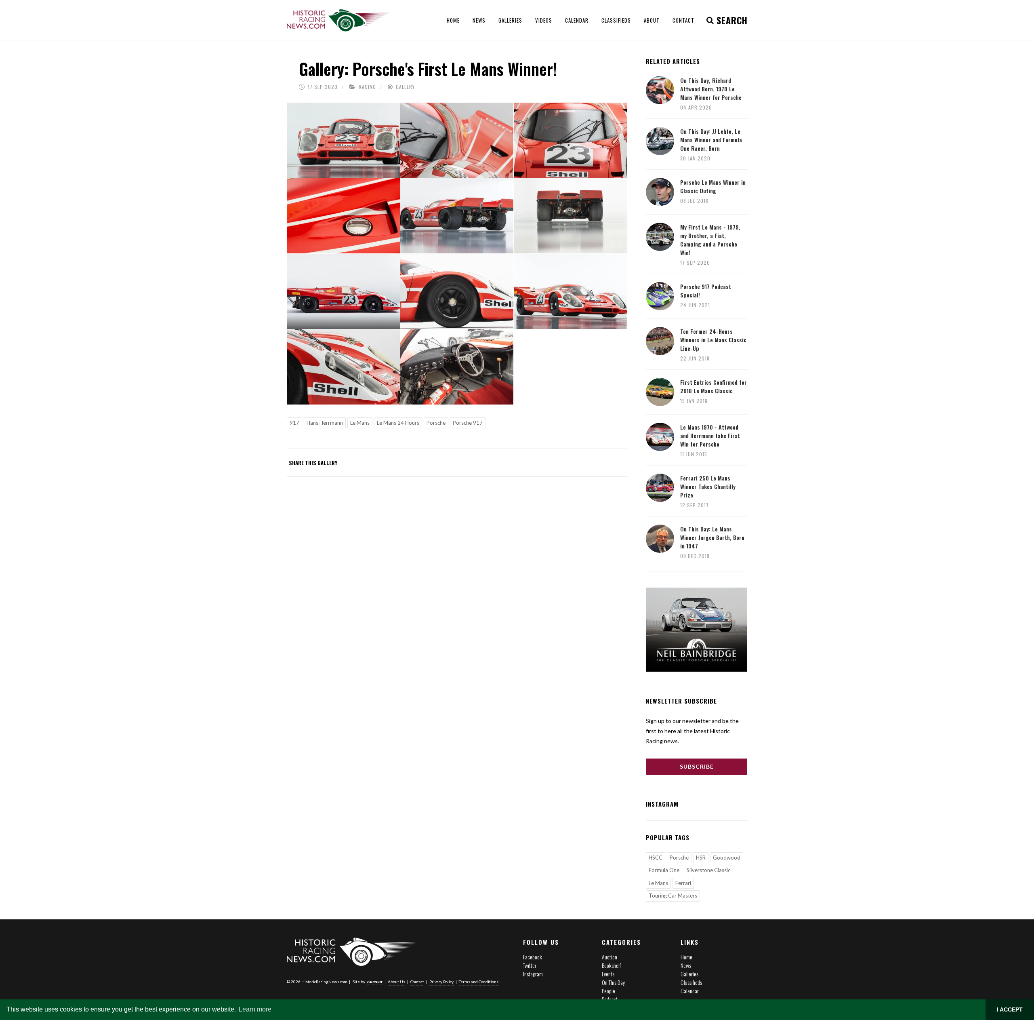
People (608, 990)
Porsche (436, 422)
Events (608, 973)
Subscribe (697, 766)
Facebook (532, 957)
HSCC (655, 857)
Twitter (529, 965)
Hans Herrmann (325, 422)
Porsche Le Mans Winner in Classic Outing (713, 186)
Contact (417, 981)
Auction (609, 957)
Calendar (690, 990)
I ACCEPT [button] (1010, 1009)
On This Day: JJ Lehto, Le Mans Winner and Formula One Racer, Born (711, 139)
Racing (367, 86)
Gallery (405, 86)
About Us (396, 981)
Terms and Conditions (478, 981)
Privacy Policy (441, 981)
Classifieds (691, 982)
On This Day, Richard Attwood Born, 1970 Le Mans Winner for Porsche (711, 88)
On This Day (613, 982)
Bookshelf (611, 965)
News (686, 965)
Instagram (533, 973)
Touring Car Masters (673, 895)
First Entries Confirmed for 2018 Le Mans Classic (713, 386)
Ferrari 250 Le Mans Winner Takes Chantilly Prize (708, 486)
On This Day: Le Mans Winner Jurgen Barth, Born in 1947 (712, 537)
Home (686, 957)
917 (294, 422)
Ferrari (683, 883)
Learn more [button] (255, 1009)
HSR (701, 857)
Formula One (664, 870)
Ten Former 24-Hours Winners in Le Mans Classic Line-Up (713, 339)
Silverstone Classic (708, 870)
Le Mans (360, 422)
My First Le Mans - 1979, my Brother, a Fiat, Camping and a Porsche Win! (710, 240)
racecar (374, 981)
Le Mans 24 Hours (398, 422)
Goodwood (726, 857)
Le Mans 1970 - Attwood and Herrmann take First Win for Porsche (710, 435)
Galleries (689, 973)
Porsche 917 (468, 422)
